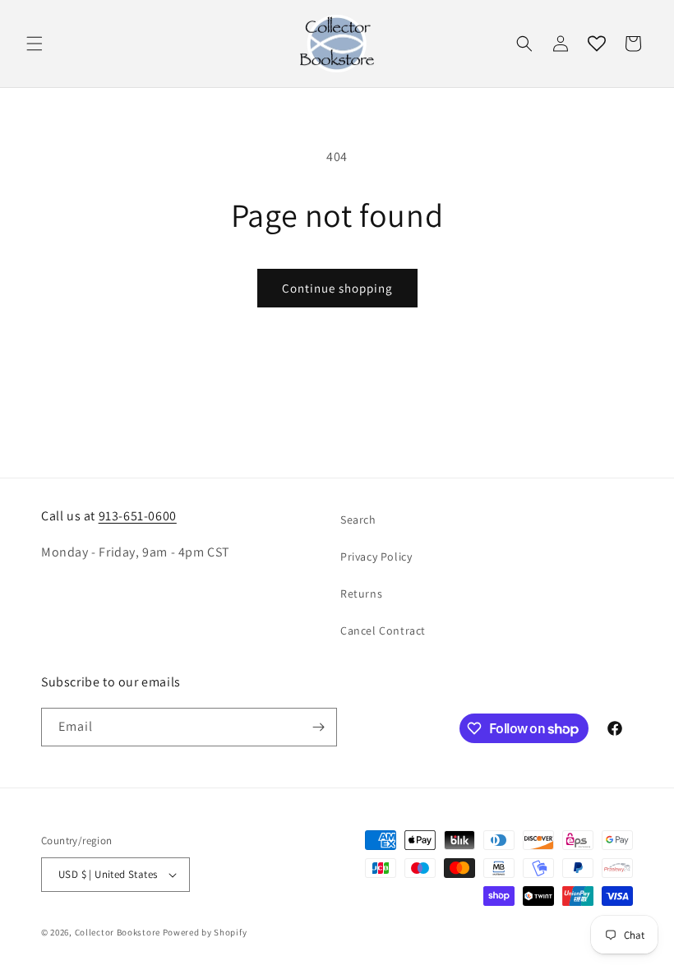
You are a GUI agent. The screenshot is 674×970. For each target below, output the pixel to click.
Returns (361, 593)
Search (358, 519)
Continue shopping (337, 288)
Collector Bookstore (117, 932)
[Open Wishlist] (597, 43)
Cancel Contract (383, 630)
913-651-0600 (138, 515)
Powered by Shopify (205, 932)
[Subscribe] (318, 727)
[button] (34, 43)
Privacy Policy (376, 556)
